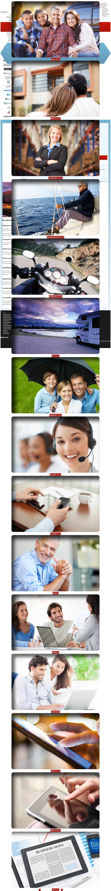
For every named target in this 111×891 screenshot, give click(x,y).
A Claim (55, 889)
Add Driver (104, 12)
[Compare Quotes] (55, 532)
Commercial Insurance (8, 319)
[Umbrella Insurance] (55, 413)
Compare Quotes (11, 35)
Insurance (55, 59)
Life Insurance (6, 321)
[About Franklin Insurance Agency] (55, 591)
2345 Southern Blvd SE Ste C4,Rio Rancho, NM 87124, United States (102, 355)
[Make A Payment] (55, 828)
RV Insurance (6, 324)
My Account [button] (102, 7)
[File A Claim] (55, 887)
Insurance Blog (103, 4)
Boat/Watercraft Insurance (9, 317)
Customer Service (11, 33)
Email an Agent (103, 5)
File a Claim (104, 16)
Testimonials (11, 41)
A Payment (55, 830)
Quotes (55, 534)
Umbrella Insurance (7, 325)
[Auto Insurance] (55, 57)
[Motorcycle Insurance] (55, 294)
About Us (11, 37)
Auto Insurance (6, 314)
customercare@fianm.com (104, 361)
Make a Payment (106, 14)
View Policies (105, 9)
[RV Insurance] (55, 354)
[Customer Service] (55, 472)
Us (55, 593)
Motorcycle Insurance (8, 322)
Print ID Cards (105, 11)
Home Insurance (7, 316)
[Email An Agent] (55, 769)
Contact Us (11, 39)
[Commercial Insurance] (55, 176)
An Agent (55, 771)
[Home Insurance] (55, 116)
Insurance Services (11, 17)
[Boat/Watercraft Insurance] (55, 235)
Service (55, 474)
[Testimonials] (55, 710)
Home (11, 15)
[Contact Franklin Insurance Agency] (55, 650)
